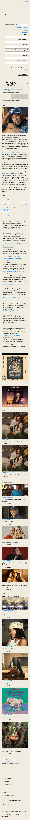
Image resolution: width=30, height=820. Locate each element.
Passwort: (24, 44)
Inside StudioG (6, 173)
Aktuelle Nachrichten (7, 497)
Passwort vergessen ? (22, 27)
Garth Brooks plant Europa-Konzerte (12, 311)
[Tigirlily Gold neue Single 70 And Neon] (15, 532)
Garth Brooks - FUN (8, 324)
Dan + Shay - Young (7, 683)
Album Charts (5, 472)
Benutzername (9, 5)
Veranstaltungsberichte (8, 610)
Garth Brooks (8, 152)
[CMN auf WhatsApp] (19, 96)
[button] (7, 784)
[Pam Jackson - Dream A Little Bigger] (15, 396)
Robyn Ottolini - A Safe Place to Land (11, 751)
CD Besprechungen (7, 646)
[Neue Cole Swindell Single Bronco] (15, 512)
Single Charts (5, 439)
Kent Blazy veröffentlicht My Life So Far (13, 271)
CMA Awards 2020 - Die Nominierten (12, 335)
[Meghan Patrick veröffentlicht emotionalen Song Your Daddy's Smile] (15, 575)
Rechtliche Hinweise (19, 814)
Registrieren (25, 30)
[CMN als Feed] (26, 96)
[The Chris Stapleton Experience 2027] (15, 367)
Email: (25, 55)
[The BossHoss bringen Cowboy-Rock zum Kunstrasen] (15, 603)
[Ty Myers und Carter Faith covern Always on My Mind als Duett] (15, 553)
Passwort (7, 14)
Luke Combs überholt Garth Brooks (12, 229)
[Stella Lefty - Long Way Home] (15, 632)
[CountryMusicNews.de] (11, 83)
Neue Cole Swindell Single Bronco (10, 522)
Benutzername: (22, 39)
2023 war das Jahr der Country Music (13, 298)
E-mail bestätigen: (22, 60)
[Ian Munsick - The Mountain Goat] (15, 700)
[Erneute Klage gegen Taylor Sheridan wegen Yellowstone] (15, 490)
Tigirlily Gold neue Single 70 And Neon (11, 542)
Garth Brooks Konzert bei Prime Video (13, 284)
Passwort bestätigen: (21, 50)
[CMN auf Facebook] (13, 96)
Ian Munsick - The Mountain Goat (10, 717)
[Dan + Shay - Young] (15, 666)
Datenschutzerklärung (7, 814)
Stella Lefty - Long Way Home (9, 649)
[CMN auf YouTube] (22, 96)
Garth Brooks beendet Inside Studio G (13, 258)
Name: (25, 34)
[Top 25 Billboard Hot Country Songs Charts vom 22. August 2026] (15, 425)
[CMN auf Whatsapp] (20, 767)
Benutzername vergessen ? (21, 29)
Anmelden (6, 210)
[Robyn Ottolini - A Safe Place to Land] (15, 734)
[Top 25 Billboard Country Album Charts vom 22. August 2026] (15, 458)
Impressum (5, 816)
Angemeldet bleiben (10, 24)
